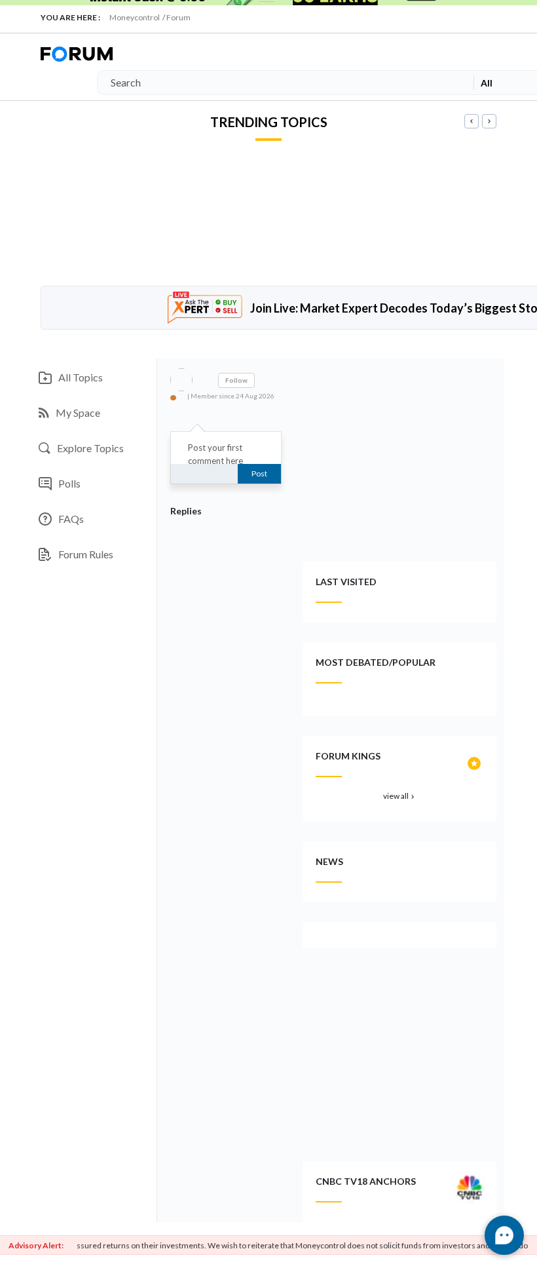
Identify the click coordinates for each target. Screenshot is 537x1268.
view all (400, 796)
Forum (178, 17)
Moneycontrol (134, 17)
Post (259, 473)
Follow (236, 380)
